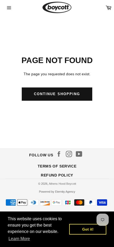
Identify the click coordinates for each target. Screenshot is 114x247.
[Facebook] (60, 154)
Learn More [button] (19, 238)
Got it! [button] (88, 229)
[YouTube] (80, 154)
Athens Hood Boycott (62, 183)
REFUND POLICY (57, 175)
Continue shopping (57, 94)
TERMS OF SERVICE (57, 166)
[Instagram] (70, 154)
